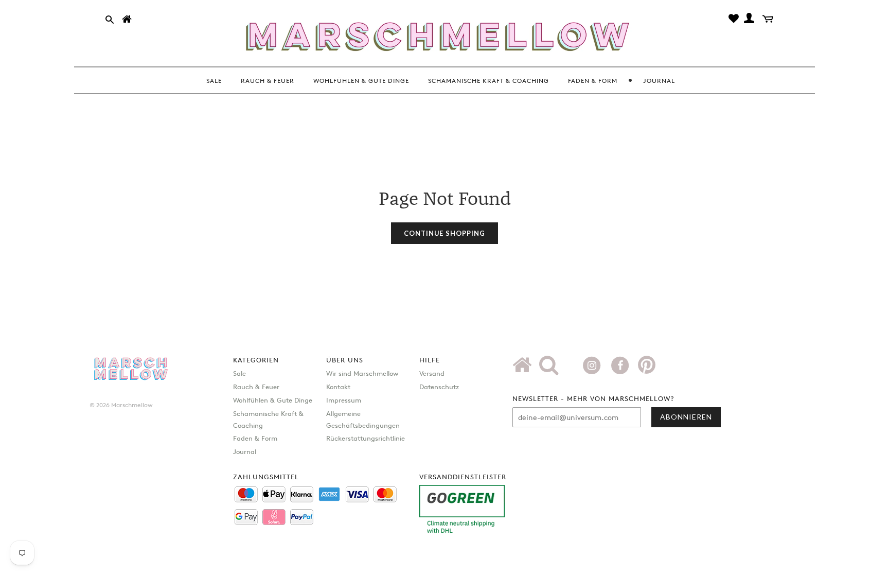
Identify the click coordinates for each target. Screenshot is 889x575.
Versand (431, 373)
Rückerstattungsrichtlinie (365, 438)
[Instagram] (592, 364)
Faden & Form (255, 438)
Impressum (343, 400)
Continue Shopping (444, 233)
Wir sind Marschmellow (362, 373)
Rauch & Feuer (256, 386)
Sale (239, 373)
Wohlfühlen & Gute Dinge (272, 400)
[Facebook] (621, 364)
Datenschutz (439, 386)
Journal (244, 451)
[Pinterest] (646, 368)
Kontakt (338, 386)
